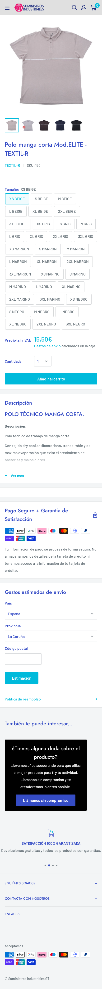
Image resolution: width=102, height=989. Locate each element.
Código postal (16, 648)
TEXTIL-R (12, 165)
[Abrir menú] (7, 8)
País (8, 603)
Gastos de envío (47, 345)
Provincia (13, 625)
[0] (93, 7)
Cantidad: (13, 361)
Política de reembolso (23, 699)
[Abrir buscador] (74, 7)
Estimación (21, 678)
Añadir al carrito (51, 378)
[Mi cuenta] (83, 7)
